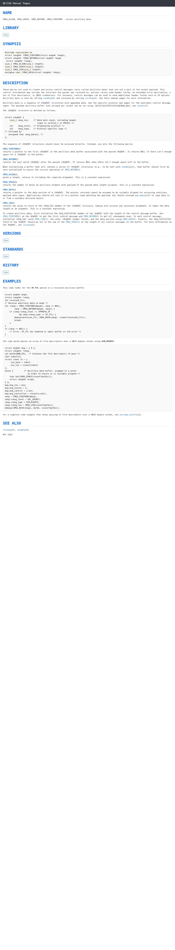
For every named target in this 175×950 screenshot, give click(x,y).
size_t (8, 64)
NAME (7, 12)
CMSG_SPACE (9, 182)
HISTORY (11, 265)
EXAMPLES (12, 281)
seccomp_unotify (128, 415)
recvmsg (89, 98)
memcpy (143, 195)
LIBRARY (11, 28)
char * (19, 72)
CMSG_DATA (8, 190)
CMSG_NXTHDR (9, 159)
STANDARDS (13, 249)
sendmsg (47, 98)
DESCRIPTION (15, 83)
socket (140, 106)
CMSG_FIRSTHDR (10, 149)
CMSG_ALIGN (9, 174)
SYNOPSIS (12, 44)
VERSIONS (12, 233)
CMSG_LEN (7, 203)
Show (6, 35)
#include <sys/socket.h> (18, 52)
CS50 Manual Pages (18, 3)
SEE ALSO (12, 423)
